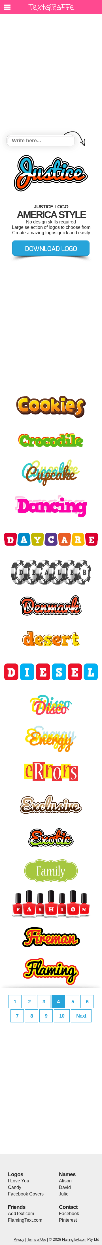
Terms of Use (36, 1239)
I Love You (18, 1180)
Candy (14, 1187)
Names (67, 1174)
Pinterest (68, 1220)
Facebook (69, 1213)
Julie (64, 1193)
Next (81, 1016)
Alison (65, 1180)
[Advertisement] (51, 75)
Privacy (19, 1239)
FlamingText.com (25, 1220)
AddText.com (21, 1213)
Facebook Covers (26, 1193)
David (65, 1187)
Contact (68, 1207)
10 (61, 1016)
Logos (15, 1174)
